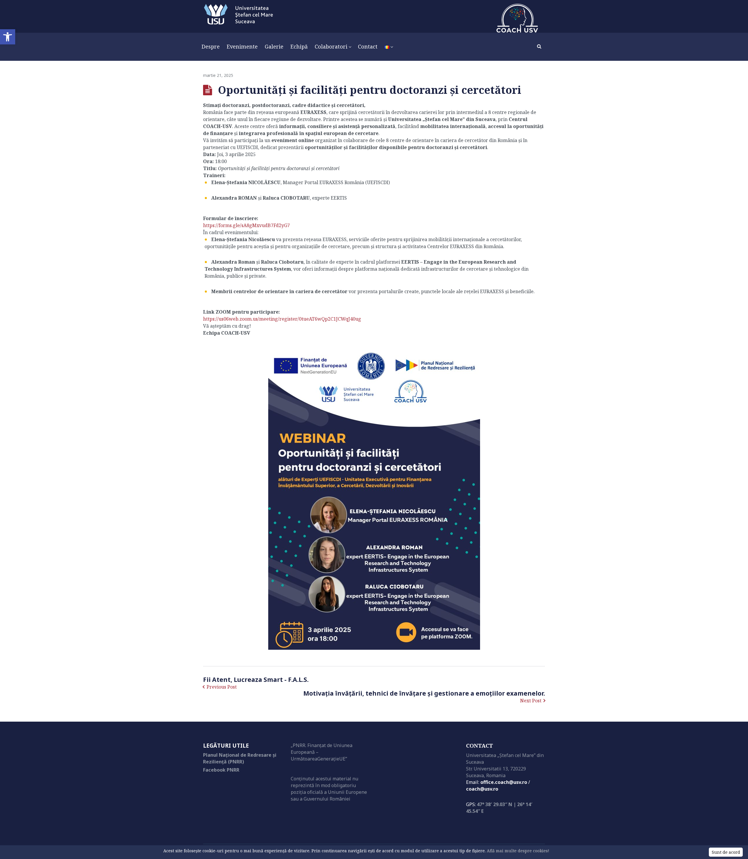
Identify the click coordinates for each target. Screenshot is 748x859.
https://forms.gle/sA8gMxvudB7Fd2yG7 (246, 225)
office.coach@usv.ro (503, 782)
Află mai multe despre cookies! (518, 850)
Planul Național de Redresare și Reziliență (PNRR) (239, 758)
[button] (7, 36)
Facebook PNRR (221, 770)
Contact (479, 745)
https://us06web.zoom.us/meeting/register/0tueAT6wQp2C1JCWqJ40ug (282, 319)
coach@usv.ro (482, 789)
